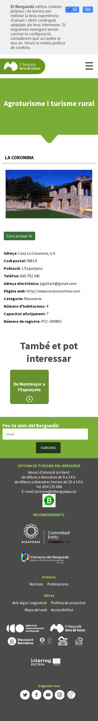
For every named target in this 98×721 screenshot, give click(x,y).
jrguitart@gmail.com (58, 283)
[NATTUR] (79, 640)
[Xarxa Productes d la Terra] (45, 640)
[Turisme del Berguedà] (22, 66)
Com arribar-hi (19, 235)
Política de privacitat (68, 602)
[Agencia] (25, 628)
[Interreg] (46, 661)
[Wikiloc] (71, 694)
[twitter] (25, 694)
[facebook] (36, 694)
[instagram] (59, 694)
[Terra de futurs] (67, 628)
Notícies (36, 584)
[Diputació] (20, 640)
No (87, 9)
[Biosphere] (45, 532)
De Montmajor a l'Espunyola (29, 386)
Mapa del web (36, 609)
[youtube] (48, 694)
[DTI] (46, 558)
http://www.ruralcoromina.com (53, 290)
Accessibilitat (62, 609)
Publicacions (58, 584)
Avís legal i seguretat (29, 602)
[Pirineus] (62, 640)
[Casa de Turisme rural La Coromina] (49, 194)
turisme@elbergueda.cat (55, 491)
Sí (74, 9)
